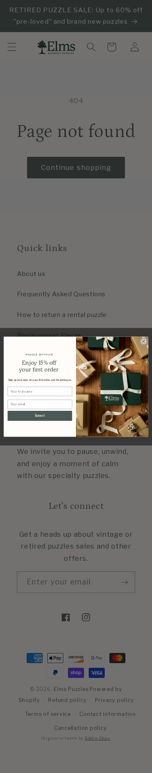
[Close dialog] (143, 341)
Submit (40, 415)
